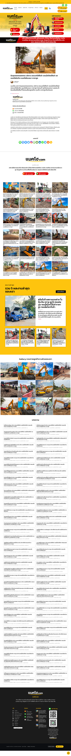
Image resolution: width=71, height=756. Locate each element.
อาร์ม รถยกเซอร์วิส (30, 717)
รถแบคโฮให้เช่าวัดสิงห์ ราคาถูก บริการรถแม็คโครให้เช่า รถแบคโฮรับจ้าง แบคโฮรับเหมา (19, 438)
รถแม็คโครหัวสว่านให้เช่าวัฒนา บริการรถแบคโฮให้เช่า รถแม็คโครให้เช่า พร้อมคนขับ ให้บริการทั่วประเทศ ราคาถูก (11, 243)
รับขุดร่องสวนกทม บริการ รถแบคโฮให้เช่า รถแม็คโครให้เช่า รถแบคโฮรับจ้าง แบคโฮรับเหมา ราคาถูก (11, 259)
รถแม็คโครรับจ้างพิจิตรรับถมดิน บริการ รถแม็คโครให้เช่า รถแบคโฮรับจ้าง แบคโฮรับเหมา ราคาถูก (50, 465)
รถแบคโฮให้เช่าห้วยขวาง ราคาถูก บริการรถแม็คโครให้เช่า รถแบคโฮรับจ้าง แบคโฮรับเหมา (51, 680)
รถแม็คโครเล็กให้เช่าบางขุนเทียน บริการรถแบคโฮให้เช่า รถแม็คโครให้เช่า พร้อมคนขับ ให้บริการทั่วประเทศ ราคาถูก (19, 634)
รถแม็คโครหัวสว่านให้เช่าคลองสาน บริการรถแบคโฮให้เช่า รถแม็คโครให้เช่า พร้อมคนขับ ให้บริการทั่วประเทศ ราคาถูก (18, 660)
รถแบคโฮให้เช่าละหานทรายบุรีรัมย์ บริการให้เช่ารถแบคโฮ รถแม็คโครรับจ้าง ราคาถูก (10, 274)
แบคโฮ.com (15, 99)
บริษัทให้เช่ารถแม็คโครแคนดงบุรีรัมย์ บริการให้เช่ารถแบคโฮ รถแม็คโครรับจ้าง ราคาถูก (51, 471)
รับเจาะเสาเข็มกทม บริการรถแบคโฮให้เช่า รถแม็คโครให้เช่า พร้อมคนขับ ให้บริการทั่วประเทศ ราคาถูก (19, 491)
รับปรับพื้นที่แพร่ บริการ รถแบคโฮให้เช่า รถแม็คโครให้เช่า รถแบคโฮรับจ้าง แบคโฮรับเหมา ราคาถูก (50, 556)
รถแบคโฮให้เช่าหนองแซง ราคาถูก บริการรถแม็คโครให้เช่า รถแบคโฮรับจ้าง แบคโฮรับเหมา (51, 569)
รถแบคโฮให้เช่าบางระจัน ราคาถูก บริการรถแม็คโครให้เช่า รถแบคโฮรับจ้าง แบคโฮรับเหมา (59, 210)
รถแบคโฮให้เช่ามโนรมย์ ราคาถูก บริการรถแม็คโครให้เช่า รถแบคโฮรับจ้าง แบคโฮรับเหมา (52, 484)
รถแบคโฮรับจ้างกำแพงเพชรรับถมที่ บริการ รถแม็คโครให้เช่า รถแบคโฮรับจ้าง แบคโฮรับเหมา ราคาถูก (43, 726)
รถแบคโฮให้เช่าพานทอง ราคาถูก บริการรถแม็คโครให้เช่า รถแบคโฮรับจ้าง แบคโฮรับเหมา (19, 576)
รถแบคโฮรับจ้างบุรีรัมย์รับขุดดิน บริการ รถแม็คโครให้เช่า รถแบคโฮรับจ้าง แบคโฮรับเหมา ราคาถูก (43, 210)
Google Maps (31, 7)
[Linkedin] (39, 142)
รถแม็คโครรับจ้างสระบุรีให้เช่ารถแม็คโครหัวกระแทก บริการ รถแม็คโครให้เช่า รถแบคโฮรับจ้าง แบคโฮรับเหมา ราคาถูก (51, 478)
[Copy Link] (51, 142)
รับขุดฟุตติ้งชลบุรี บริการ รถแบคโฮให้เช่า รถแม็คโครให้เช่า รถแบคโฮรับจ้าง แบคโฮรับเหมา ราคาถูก (18, 517)
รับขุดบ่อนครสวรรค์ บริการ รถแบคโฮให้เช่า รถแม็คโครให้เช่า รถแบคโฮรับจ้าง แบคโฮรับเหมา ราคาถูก (10, 195)
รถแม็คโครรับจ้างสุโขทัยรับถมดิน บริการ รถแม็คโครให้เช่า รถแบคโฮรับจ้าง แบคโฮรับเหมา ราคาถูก (18, 562)
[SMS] (34, 142)
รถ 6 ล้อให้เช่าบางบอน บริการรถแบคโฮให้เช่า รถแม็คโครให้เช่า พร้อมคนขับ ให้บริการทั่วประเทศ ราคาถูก (42, 721)
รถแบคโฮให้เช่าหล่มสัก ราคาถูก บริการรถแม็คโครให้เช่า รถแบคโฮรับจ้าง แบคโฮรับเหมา (19, 458)
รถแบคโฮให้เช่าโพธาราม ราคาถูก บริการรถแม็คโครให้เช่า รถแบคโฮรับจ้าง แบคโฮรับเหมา (52, 608)
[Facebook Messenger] (25, 142)
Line (14, 33)
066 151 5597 (63, 11)
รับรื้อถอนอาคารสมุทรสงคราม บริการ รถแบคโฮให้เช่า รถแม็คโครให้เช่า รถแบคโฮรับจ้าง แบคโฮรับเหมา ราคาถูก (18, 673)
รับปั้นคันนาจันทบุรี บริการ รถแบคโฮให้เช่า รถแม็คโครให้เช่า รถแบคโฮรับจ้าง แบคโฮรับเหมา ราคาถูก (51, 576)
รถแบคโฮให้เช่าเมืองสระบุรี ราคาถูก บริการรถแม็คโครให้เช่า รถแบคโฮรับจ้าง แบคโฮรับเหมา (51, 549)
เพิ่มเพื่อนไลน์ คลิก (29, 713)
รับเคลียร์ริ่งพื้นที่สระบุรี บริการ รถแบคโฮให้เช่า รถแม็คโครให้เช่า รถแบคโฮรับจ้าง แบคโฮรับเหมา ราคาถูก (52, 432)
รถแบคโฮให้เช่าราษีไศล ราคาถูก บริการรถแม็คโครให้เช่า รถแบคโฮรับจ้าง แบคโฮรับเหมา (19, 680)
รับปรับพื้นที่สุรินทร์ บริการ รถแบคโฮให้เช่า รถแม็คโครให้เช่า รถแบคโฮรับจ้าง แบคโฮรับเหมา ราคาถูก (18, 478)
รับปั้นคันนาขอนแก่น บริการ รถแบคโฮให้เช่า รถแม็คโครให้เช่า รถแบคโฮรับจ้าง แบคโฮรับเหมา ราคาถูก (27, 195)
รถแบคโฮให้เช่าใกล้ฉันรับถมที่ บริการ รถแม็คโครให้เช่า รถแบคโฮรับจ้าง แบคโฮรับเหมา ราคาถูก (43, 342)
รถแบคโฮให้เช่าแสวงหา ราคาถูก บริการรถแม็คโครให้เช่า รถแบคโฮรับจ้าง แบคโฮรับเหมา (52, 445)
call (61, 7)
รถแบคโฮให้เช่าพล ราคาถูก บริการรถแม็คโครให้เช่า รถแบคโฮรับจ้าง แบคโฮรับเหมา (19, 510)
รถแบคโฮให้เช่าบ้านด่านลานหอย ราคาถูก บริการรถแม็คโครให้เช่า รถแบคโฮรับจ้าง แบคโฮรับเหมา (19, 602)
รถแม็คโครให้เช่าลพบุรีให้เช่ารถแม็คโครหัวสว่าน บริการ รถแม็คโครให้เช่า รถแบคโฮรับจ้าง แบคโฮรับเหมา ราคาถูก (19, 569)
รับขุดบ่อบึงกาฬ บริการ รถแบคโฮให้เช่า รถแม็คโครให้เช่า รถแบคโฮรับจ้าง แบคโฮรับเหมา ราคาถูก (43, 717)
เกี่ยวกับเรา (36, 7)
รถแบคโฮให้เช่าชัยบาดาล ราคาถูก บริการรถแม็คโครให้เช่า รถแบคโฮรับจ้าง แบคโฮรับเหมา (18, 628)
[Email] (37, 142)
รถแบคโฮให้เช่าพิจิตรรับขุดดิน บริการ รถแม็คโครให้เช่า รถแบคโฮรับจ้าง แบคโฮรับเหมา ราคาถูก (51, 589)
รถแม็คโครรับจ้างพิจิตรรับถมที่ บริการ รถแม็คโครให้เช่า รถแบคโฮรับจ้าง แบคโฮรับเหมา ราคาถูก (52, 497)
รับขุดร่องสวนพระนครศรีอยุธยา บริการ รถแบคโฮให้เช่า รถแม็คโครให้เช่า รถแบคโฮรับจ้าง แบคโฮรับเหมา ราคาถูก (19, 523)
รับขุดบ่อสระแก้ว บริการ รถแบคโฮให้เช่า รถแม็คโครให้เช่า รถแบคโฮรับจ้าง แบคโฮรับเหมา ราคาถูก (52, 523)
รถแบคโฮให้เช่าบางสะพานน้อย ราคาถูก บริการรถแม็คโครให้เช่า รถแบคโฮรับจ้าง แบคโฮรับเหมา (52, 628)
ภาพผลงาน (20, 7)
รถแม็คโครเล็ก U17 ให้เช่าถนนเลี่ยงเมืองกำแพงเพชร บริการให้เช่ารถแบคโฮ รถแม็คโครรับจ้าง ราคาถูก (52, 634)
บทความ (15, 9)
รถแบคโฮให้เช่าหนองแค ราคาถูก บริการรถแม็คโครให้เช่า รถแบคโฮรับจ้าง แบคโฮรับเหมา (52, 615)
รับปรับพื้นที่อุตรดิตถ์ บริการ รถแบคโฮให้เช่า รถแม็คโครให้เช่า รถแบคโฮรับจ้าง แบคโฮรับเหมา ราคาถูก (19, 471)
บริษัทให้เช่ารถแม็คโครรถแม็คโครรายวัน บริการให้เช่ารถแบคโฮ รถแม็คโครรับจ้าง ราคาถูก (17, 543)
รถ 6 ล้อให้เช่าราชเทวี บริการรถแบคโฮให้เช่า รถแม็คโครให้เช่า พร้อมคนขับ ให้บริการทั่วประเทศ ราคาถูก (52, 536)
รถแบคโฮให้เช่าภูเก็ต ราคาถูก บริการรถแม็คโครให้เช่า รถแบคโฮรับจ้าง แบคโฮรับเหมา (60, 274)
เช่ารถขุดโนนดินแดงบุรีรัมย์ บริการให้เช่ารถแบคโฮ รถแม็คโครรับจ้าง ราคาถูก (27, 259)
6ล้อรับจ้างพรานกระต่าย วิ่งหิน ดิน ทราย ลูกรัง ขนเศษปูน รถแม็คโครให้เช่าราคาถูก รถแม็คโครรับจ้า (50, 303)
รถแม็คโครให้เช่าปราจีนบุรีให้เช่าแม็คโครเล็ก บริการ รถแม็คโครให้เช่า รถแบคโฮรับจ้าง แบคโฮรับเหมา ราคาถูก (19, 497)
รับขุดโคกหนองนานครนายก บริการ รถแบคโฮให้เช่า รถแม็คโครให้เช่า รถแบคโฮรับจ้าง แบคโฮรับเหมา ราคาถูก (58, 342)
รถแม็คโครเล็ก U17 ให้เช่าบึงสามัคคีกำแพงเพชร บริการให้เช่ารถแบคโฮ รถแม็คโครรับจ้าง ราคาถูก (18, 589)
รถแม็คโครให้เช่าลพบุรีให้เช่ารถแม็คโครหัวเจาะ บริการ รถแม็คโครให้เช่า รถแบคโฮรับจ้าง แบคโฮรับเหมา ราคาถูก (26, 226)
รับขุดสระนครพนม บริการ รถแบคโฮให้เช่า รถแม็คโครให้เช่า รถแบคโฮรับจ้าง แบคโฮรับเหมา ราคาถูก (11, 226)
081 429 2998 (63, 8)
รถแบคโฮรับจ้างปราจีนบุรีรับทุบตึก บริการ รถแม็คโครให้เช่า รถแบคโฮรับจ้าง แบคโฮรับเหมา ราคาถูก (18, 451)
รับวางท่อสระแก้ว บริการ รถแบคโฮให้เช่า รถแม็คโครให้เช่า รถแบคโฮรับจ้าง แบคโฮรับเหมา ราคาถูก (59, 195)
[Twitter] (28, 142)
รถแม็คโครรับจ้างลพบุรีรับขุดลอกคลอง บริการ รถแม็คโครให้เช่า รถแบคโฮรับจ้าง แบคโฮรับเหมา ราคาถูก (52, 621)
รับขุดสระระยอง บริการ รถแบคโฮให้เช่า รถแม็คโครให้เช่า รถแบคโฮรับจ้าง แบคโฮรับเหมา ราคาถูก (52, 654)
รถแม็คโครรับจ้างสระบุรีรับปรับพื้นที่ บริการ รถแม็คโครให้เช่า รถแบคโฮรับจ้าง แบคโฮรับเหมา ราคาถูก (43, 242)
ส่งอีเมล (28, 719)
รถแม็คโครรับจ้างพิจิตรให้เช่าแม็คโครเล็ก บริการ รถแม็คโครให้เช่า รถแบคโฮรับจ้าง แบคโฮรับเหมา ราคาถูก (60, 226)
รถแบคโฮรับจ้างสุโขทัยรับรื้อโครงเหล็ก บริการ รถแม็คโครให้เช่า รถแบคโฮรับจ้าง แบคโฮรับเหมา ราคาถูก (27, 342)
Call (13, 28)
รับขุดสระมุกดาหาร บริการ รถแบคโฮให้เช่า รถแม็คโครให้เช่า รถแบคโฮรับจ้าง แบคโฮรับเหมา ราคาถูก (51, 667)
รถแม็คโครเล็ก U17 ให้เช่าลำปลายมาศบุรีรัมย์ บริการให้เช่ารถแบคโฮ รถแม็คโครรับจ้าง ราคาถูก (27, 274)
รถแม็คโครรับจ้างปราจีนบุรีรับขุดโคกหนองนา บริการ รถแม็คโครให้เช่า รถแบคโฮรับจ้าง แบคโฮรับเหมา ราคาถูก (19, 536)
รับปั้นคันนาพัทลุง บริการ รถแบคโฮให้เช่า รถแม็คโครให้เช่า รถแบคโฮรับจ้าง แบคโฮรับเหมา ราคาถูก (18, 425)
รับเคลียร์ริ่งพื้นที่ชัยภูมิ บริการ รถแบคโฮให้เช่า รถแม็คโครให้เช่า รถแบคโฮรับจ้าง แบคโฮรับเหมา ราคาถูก (52, 647)
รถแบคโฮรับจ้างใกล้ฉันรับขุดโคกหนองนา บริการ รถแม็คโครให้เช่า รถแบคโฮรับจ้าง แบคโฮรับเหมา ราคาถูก (19, 582)
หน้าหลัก (15, 7)
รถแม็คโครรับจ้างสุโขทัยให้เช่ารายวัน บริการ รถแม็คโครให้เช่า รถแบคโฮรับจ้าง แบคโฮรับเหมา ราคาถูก (18, 445)
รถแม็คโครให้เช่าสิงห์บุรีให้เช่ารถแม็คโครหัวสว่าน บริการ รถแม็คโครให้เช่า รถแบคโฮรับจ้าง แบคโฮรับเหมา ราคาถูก (59, 243)
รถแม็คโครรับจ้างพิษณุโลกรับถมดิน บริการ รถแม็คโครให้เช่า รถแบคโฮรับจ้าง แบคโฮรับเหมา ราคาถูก (12, 342)
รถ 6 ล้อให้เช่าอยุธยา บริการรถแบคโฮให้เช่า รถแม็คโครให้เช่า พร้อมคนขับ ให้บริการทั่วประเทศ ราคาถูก (52, 543)
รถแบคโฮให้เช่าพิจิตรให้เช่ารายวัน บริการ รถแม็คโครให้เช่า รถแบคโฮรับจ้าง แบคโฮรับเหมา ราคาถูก (43, 259)
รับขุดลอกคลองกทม (15, 93)
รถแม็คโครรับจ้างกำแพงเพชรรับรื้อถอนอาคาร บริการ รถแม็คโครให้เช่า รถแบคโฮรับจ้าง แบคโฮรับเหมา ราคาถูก (44, 195)
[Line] (20, 142)
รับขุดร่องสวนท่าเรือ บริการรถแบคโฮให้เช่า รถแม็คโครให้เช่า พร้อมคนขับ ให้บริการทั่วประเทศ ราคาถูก (60, 259)
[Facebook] (23, 142)
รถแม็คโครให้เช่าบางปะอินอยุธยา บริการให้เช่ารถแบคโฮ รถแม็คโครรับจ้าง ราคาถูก (52, 530)
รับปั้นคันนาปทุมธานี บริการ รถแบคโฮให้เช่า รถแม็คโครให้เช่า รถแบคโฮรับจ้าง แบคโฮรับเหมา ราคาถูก (51, 425)
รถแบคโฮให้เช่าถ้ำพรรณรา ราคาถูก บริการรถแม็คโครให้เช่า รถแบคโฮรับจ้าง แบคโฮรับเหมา (26, 210)
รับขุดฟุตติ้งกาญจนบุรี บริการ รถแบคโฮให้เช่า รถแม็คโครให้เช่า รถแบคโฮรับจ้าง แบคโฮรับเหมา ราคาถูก (19, 504)
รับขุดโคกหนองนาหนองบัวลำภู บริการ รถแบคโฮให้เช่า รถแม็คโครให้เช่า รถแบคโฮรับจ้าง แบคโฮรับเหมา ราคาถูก (51, 504)
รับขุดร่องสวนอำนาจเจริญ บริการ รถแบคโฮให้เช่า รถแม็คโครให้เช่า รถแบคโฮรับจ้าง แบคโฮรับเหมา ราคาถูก (18, 432)
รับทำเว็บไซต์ (24, 746)
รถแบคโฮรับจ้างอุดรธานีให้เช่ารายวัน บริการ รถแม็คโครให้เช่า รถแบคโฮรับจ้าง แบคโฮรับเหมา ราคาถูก (51, 517)
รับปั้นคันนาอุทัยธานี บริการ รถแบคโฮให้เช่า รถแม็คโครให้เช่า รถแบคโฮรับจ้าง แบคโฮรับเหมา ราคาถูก (51, 582)
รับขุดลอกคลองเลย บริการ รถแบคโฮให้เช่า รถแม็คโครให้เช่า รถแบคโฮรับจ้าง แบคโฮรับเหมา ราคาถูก (18, 556)
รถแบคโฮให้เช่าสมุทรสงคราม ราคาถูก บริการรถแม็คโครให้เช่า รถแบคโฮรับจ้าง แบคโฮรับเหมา (43, 274)
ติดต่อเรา (41, 7)
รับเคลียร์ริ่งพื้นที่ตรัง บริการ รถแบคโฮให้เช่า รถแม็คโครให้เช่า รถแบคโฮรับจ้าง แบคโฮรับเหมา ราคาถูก (19, 641)
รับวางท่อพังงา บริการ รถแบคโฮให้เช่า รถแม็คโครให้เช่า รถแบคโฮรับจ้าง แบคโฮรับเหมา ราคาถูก (52, 562)
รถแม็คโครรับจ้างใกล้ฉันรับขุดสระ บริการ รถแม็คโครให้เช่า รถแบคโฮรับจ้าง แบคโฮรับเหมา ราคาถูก (51, 458)
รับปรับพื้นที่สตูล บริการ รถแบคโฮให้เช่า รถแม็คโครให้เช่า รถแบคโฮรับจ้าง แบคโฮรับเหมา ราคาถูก (18, 615)
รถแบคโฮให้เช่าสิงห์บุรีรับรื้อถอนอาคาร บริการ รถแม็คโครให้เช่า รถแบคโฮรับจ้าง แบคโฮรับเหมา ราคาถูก (19, 465)
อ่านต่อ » (39, 319)
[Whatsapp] (42, 142)
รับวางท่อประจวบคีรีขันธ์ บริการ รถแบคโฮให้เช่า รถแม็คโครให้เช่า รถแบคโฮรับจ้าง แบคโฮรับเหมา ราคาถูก (42, 712)
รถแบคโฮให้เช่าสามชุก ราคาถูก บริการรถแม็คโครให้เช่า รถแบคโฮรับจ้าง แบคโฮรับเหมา (19, 530)
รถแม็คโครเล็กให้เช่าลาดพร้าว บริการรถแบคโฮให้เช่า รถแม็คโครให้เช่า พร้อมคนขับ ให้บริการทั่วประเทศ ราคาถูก (51, 491)
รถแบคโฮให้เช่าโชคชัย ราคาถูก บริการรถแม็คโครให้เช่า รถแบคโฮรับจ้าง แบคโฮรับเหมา (19, 654)
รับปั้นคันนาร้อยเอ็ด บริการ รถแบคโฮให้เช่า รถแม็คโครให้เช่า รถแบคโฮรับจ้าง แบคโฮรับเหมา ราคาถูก (51, 641)
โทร (27, 710)
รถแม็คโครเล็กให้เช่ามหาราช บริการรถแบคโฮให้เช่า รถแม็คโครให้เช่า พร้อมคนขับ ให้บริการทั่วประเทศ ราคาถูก (51, 595)
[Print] (48, 142)
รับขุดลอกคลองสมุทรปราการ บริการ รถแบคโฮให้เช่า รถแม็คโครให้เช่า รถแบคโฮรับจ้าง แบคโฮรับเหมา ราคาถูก (52, 673)
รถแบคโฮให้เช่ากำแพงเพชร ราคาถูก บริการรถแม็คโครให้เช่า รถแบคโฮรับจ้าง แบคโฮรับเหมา (51, 602)
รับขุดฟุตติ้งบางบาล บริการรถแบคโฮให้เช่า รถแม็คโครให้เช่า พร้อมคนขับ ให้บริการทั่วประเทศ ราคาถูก (43, 226)
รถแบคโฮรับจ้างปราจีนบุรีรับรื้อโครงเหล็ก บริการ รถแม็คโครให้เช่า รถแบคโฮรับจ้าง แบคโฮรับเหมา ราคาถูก (27, 242)
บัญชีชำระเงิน (25, 7)
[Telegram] (45, 142)
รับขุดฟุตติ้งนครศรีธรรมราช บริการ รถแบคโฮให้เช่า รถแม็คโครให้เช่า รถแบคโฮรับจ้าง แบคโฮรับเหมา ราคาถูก (52, 510)
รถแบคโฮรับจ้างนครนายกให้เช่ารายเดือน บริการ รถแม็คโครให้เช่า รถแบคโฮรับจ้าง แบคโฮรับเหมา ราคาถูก (19, 608)
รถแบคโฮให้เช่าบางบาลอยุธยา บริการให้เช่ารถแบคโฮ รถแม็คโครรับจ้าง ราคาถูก (18, 621)
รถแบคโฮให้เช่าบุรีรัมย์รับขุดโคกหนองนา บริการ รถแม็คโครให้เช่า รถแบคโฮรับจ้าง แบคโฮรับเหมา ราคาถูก (19, 595)
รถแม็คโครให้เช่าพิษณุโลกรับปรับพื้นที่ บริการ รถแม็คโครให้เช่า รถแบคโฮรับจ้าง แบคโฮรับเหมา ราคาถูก (11, 210)
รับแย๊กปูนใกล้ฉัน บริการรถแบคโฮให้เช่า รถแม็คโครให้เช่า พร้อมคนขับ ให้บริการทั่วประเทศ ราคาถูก (52, 438)
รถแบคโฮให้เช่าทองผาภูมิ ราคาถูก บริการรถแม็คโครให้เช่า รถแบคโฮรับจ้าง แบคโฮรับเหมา (18, 549)
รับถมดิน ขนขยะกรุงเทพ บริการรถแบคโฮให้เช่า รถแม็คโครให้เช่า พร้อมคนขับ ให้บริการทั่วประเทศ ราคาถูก (18, 647)
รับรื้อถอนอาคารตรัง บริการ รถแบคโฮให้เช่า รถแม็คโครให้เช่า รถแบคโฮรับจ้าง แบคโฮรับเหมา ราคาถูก (18, 484)
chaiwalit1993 (29, 720)
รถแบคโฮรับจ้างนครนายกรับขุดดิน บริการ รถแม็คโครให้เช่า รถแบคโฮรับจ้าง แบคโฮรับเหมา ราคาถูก (51, 660)
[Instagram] (31, 142)
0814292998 (16, 34)
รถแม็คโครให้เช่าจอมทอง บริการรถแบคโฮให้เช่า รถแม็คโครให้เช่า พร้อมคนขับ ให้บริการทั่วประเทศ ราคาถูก (18, 667)
